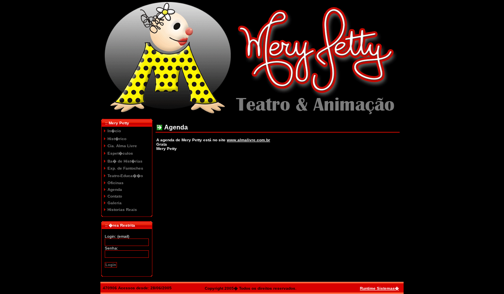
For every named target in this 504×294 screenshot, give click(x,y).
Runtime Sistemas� (379, 288)
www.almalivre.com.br (248, 140)
